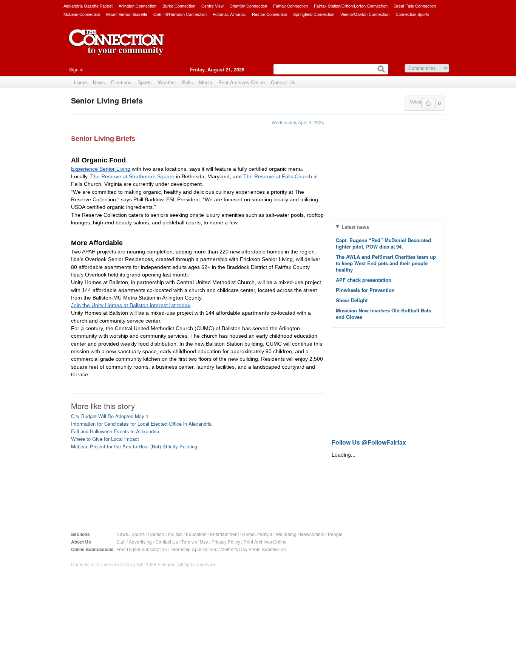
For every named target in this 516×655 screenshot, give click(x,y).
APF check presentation (363, 279)
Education (196, 534)
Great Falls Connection (415, 6)
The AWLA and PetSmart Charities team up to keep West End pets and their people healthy (386, 263)
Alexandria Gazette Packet (88, 6)
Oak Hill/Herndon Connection (180, 14)
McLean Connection (81, 14)
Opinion (156, 534)
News (99, 82)
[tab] (388, 227)
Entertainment (224, 534)
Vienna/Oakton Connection (364, 14)
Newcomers (312, 534)
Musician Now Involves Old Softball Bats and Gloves (383, 313)
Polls (187, 82)
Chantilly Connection (248, 6)
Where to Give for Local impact (105, 438)
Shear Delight (352, 300)
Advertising (140, 541)
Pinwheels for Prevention (365, 290)
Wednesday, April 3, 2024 (298, 122)
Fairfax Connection (290, 6)
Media (205, 82)
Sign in (76, 69)
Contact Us (283, 82)
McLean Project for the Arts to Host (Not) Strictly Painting (134, 446)
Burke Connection (178, 6)
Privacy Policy (226, 541)
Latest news (355, 226)
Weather (167, 82)
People (335, 534)
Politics (175, 534)
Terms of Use (194, 541)
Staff (120, 541)
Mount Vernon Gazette (126, 14)
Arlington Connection (137, 6)
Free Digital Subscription (141, 549)
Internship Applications (193, 549)
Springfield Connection (313, 14)
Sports (144, 82)
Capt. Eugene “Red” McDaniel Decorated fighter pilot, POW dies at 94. (383, 243)
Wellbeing (286, 534)
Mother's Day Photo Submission (253, 549)
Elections (121, 82)
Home (80, 82)
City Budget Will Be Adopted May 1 (109, 416)
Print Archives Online (241, 82)
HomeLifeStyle (257, 534)
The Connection (116, 48)
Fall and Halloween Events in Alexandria (115, 431)
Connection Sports (412, 14)
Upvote (428, 103)
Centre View (212, 6)
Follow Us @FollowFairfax (369, 442)
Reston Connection (269, 14)
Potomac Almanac (229, 14)
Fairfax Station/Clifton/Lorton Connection (351, 6)
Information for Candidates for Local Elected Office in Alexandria (141, 423)
